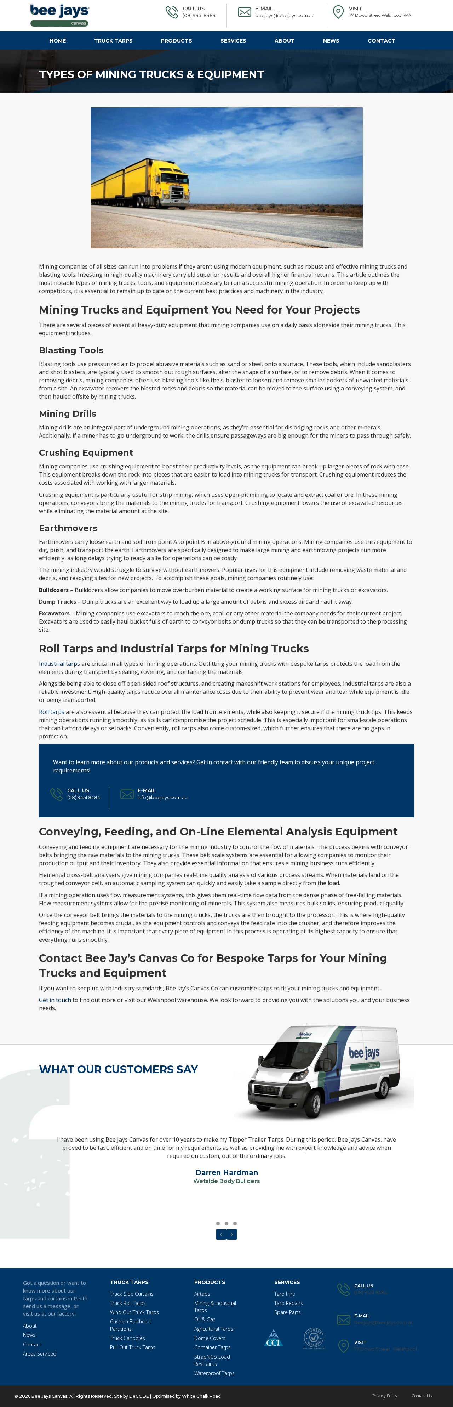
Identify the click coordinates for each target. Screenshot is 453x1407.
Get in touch (55, 1000)
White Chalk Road (201, 1396)
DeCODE (138, 1396)
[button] (218, 1223)
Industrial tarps (59, 664)
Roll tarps (51, 712)
